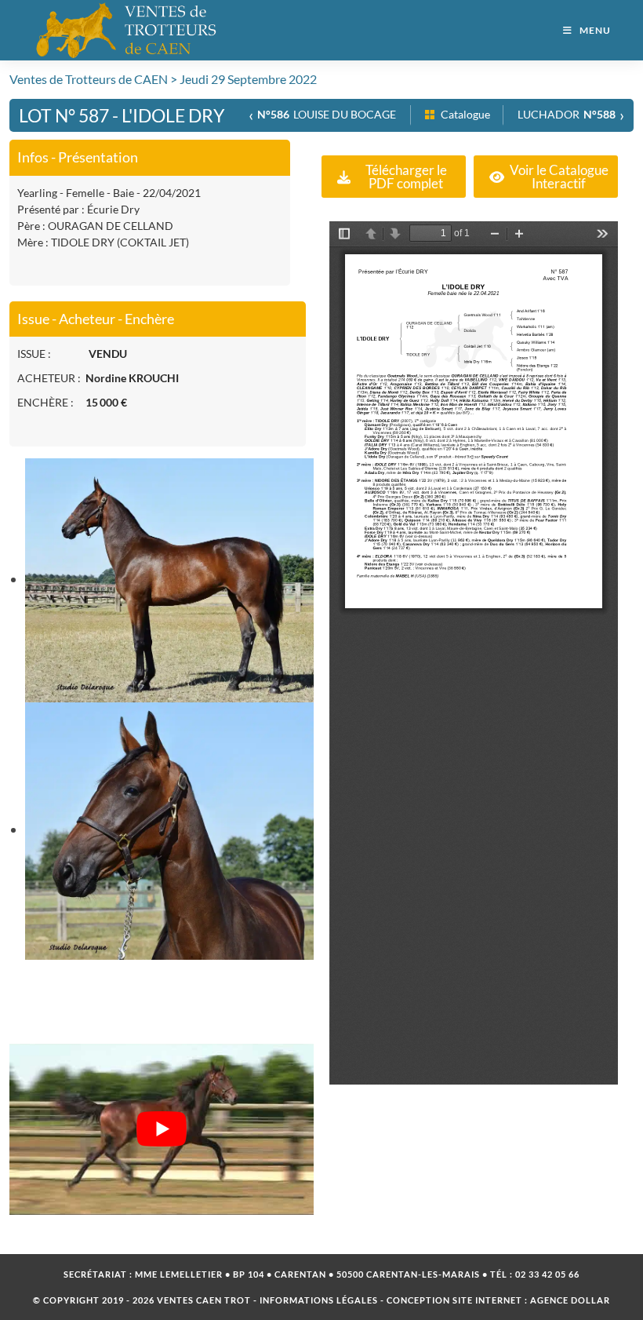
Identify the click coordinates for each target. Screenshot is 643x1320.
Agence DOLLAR (570, 1300)
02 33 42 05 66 (547, 1274)
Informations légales (319, 1300)
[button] (394, 176)
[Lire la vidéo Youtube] (161, 1129)
